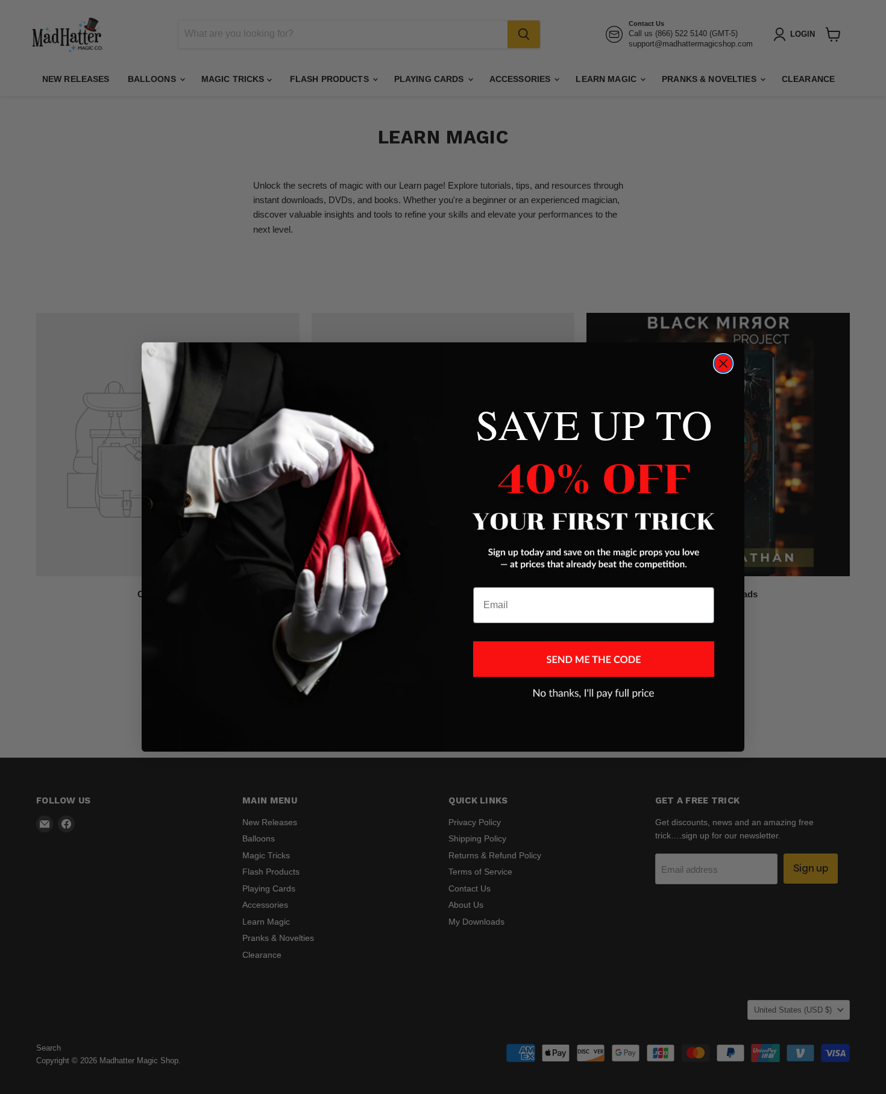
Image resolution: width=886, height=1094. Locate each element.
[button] (593, 659)
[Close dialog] (723, 363)
